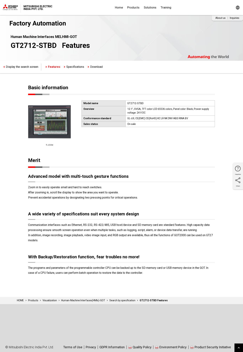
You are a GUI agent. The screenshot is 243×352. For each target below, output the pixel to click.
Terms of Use (72, 347)
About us (220, 17)
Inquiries (234, 17)
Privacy (91, 347)
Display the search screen (22, 66)
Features (54, 66)
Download (96, 66)
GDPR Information (112, 347)
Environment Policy (173, 347)
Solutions (150, 7)
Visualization (50, 300)
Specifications (75, 66)
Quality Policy (142, 347)
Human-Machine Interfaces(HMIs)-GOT (83, 300)
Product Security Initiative (213, 347)
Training (166, 7)
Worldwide (237, 7)
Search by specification (122, 300)
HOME (20, 300)
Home (119, 7)
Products (133, 7)
